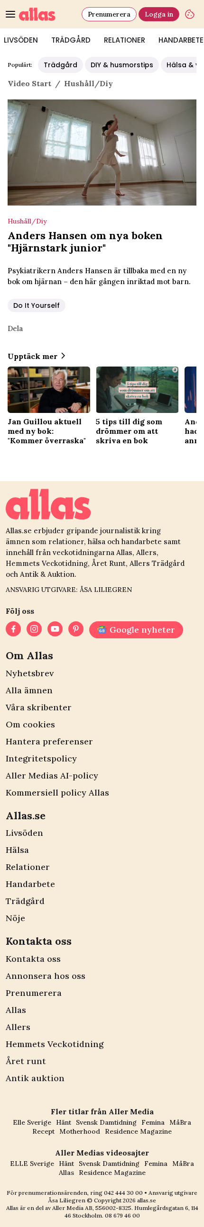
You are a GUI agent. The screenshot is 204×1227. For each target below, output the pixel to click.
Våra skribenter (39, 707)
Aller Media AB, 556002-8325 (91, 1207)
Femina (153, 1122)
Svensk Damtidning (106, 1122)
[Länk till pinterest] (75, 629)
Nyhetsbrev (30, 673)
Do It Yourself (36, 305)
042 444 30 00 (123, 1192)
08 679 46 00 (122, 1215)
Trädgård (71, 40)
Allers (18, 1026)
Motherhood (79, 1131)
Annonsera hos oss (45, 975)
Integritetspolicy (41, 758)
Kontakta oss (33, 958)
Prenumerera (109, 14)
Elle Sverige (32, 1122)
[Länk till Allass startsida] (48, 14)
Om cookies (30, 724)
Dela (15, 328)
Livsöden (24, 832)
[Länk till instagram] (34, 629)
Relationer (124, 40)
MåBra (180, 1122)
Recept (43, 1131)
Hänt (63, 1122)
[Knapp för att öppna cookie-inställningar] (189, 14)
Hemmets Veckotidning (54, 1044)
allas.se (146, 1200)
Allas (16, 1009)
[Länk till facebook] (13, 629)
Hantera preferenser (49, 741)
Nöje (15, 918)
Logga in (159, 14)
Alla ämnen (29, 690)
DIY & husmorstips (122, 65)
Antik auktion (35, 1078)
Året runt (26, 1061)
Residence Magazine (138, 1131)
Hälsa (17, 849)
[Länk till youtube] (55, 629)
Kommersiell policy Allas (57, 792)
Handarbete (30, 883)
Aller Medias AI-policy (52, 775)
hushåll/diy (88, 83)
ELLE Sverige (32, 1163)
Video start (29, 83)
